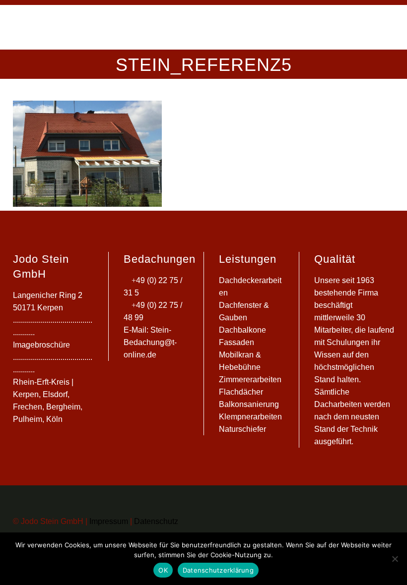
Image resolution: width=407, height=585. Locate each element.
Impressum (107, 521)
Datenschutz (155, 521)
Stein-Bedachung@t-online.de (150, 342)
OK (163, 570)
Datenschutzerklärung (218, 570)
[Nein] (395, 559)
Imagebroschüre (41, 345)
